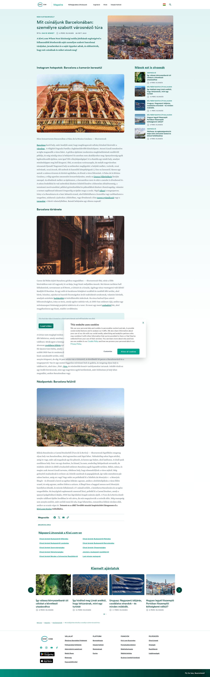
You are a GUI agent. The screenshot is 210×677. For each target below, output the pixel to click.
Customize (108, 351)
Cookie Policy (93, 341)
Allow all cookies (128, 351)
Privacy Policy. (76, 344)
